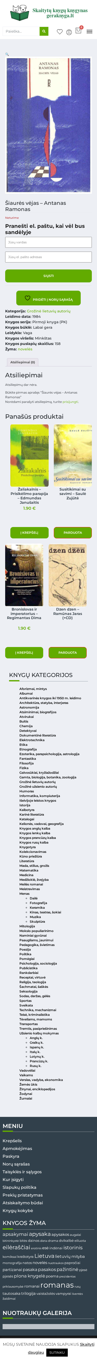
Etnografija (28, 749)
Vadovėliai (27, 1070)
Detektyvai (27, 731)
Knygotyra (27, 847)
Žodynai (25, 1094)
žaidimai (9, 1298)
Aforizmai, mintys (33, 689)
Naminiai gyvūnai (33, 935)
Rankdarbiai (28, 973)
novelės (25, 349)
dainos (33, 1241)
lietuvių (63, 1256)
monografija (12, 1263)
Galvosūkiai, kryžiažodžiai (39, 773)
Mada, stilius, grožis (34, 866)
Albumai (26, 693)
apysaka (40, 1233)
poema (52, 1276)
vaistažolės (45, 1293)
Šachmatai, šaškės (33, 987)
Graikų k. (36, 1042)
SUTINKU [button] (57, 1352)
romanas (57, 1284)
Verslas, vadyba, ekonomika (41, 1080)
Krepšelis (12, 1140)
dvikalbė (66, 1240)
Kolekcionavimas (32, 852)
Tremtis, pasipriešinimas (38, 1029)
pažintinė (67, 1269)
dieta (43, 1241)
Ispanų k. (37, 1047)
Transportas (28, 1024)
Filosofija (26, 763)
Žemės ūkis (28, 1084)
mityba (78, 1256)
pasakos (47, 1269)
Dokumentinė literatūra (37, 735)
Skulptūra (37, 921)
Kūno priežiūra (30, 856)
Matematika (28, 870)
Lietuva (44, 1255)
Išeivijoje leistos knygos (37, 800)
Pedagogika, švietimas (37, 945)
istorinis (73, 1248)
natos (27, 1263)
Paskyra (11, 1156)
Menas (24, 894)
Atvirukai (26, 717)
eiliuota (80, 1241)
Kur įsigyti (13, 1179)
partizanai (12, 1269)
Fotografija (38, 903)
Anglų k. (36, 1038)
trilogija (28, 1293)
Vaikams (26, 1075)
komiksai (10, 1257)
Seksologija (28, 991)
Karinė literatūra (31, 814)
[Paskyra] (69, 32)
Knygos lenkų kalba (34, 833)
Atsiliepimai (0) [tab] (22, 362)
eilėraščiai (16, 1247)
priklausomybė (13, 1286)
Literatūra (26, 861)
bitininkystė (11, 1241)
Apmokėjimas (17, 1148)
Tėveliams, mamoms (35, 1019)
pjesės (8, 1276)
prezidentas (67, 1276)
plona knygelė (29, 1276)
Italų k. (35, 1052)
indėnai (56, 1248)
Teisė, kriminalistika (34, 1015)
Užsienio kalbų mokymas (39, 1033)
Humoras (26, 791)
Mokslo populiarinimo (36, 931)
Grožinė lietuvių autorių (48, 311)
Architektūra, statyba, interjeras (43, 703)
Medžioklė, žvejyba (34, 880)
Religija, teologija (32, 982)
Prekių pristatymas (23, 1195)
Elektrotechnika (31, 740)
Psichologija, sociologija (38, 963)
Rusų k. (35, 1066)
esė (45, 1247)
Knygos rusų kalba (33, 842)
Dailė (34, 898)
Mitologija (27, 926)
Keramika (37, 907)
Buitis (23, 721)
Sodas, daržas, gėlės (34, 996)
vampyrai (63, 1293)
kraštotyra (25, 1257)
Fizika (23, 768)
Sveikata (26, 1005)
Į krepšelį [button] (29, 533)
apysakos (60, 1234)
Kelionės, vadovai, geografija (41, 824)
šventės (77, 1294)
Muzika (35, 917)
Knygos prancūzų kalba (37, 838)
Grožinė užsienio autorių (38, 786)
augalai (75, 1235)
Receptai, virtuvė (32, 977)
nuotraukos (56, 1263)
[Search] (44, 31)
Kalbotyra (26, 810)
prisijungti (70, 402)
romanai (32, 1286)
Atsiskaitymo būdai (23, 1202)
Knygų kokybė (18, 1210)
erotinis (36, 1248)
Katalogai (26, 819)
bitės (23, 1241)
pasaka (30, 1269)
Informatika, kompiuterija (39, 796)
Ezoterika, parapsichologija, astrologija (49, 754)
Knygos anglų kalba (34, 828)
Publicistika (28, 968)
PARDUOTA (73, 533)
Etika (23, 745)
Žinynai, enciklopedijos (37, 1089)
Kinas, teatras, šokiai (45, 912)
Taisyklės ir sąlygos (22, 1171)
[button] (89, 31)
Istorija (24, 805)
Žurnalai (25, 1098)
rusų (77, 1286)
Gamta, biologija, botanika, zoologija (47, 777)
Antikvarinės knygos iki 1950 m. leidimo (50, 698)
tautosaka (11, 1293)
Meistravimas (29, 889)
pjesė (83, 1270)
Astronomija (29, 707)
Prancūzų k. (39, 1061)
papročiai (72, 1263)
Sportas (25, 1001)
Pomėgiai (26, 959)
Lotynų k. (37, 1056)
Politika (25, 954)
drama (53, 1241)
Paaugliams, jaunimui (36, 940)
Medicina (26, 875)
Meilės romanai (31, 884)
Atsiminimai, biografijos (37, 712)
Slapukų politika (19, 1187)
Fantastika (27, 759)
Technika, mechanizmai (37, 1010)
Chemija (26, 726)
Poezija (25, 949)
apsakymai (15, 1234)
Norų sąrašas (16, 1164)
